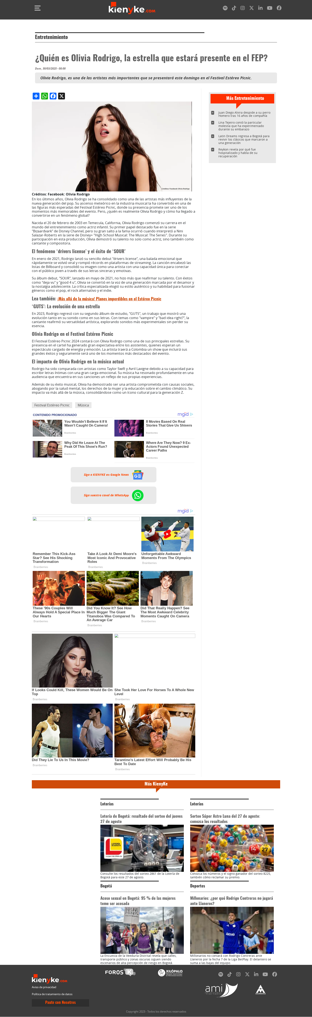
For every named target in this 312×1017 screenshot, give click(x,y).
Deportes (197, 886)
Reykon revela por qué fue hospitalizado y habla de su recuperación (237, 152)
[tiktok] (234, 8)
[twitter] (251, 8)
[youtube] (269, 8)
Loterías (107, 804)
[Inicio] (132, 8)
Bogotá (106, 886)
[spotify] (225, 8)
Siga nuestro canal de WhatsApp (107, 495)
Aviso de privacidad (44, 987)
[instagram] (242, 8)
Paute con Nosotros (60, 1003)
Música (83, 405)
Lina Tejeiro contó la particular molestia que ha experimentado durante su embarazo (241, 125)
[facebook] (279, 8)
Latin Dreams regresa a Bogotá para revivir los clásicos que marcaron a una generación (244, 139)
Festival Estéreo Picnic (52, 405)
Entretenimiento (51, 37)
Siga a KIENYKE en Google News (107, 475)
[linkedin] (260, 8)
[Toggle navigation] (37, 8)
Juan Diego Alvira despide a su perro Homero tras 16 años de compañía (244, 114)
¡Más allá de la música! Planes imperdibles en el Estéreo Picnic (109, 299)
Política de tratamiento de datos (52, 994)
